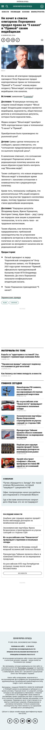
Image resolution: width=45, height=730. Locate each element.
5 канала (28, 96)
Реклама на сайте (18, 646)
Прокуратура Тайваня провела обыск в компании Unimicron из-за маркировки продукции (30, 434)
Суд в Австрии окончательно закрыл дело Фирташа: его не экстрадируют (20, 500)
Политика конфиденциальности (22, 649)
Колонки (25, 12)
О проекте (30, 646)
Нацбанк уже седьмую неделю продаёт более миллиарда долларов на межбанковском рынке (28, 448)
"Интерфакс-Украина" (26, 668)
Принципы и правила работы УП (22, 654)
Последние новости (12, 514)
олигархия (14, 302)
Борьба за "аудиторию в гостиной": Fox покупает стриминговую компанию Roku (20, 355)
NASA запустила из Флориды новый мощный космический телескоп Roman (22, 548)
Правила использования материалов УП (22, 652)
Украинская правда (11, 297)
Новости (5, 12)
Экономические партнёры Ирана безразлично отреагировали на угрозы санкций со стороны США (29, 419)
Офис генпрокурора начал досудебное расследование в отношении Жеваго (21, 493)
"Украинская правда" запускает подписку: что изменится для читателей (21, 365)
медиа (5, 302)
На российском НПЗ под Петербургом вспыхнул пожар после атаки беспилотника (21, 566)
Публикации (15, 12)
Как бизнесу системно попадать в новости (21, 373)
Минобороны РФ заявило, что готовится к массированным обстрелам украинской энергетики (29, 391)
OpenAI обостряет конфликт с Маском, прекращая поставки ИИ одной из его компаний (28, 462)
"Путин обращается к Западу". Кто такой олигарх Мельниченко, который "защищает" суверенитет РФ (22, 485)
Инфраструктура (37, 12)
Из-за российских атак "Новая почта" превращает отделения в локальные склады (29, 405)
